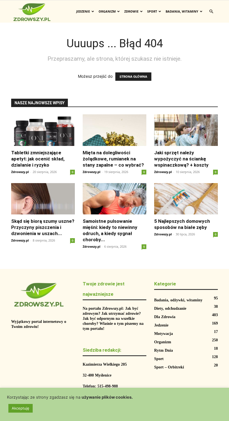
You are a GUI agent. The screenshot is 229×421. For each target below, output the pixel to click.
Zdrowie (131, 11)
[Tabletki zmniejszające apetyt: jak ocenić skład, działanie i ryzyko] (43, 130)
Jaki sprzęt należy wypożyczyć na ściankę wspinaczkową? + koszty (181, 159)
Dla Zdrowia (164, 317)
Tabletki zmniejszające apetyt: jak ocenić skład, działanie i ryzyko (38, 159)
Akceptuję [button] (20, 408)
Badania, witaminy (182, 11)
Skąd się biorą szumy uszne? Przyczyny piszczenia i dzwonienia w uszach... (42, 227)
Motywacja (163, 334)
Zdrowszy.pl (20, 172)
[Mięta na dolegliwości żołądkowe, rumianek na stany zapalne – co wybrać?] (114, 130)
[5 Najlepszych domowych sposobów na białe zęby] (186, 199)
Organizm (107, 11)
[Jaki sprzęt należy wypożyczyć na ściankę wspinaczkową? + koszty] (186, 130)
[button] (211, 11)
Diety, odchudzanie (170, 308)
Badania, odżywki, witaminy (178, 300)
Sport (152, 11)
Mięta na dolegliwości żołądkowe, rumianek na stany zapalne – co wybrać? (113, 159)
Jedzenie (83, 11)
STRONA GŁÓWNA (133, 77)
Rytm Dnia (163, 350)
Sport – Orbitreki (169, 367)
